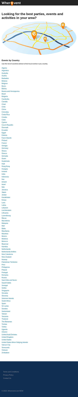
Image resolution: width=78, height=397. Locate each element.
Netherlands (6, 249)
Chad (4, 104)
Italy (3, 187)
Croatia (4, 117)
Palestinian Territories (9, 262)
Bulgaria (5, 96)
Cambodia (5, 99)
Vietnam (5, 350)
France (4, 143)
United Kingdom (7, 337)
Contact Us (7, 378)
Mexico (4, 236)
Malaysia (5, 223)
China (4, 109)
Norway (4, 259)
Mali (3, 226)
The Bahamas (7, 321)
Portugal (5, 272)
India (3, 174)
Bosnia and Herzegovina (11, 91)
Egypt (4, 133)
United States (6, 340)
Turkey (4, 327)
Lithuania (5, 213)
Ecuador (5, 130)
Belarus (4, 81)
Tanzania (5, 316)
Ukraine (4, 332)
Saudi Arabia (6, 283)
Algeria (4, 68)
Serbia (4, 288)
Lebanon (5, 208)
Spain (4, 303)
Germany (5, 148)
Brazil (4, 94)
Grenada (5, 156)
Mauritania (5, 231)
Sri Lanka (5, 306)
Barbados (5, 78)
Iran (3, 179)
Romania (5, 275)
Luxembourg (6, 215)
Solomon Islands (8, 298)
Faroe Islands (6, 138)
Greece (4, 153)
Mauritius (5, 233)
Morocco (5, 241)
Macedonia (6, 221)
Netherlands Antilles (9, 252)
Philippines (6, 267)
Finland (4, 140)
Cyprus (4, 122)
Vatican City (6, 345)
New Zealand (6, 257)
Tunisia (4, 324)
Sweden (5, 309)
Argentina (5, 70)
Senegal (5, 285)
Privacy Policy (8, 375)
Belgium (5, 83)
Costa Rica (6, 114)
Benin (4, 86)
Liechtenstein (6, 210)
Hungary (5, 169)
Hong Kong (6, 166)
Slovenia (5, 296)
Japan (4, 192)
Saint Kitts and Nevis (9, 280)
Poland (4, 270)
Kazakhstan (6, 197)
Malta (4, 228)
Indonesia (5, 177)
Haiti (3, 164)
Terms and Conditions (11, 372)
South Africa (6, 301)
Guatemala (6, 161)
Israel (4, 184)
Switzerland (6, 311)
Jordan (4, 195)
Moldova (5, 239)
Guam (4, 158)
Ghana (4, 151)
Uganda (4, 329)
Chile (3, 107)
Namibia (5, 246)
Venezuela (5, 347)
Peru (3, 265)
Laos (3, 202)
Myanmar (5, 244)
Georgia (4, 146)
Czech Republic (7, 125)
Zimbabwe (5, 353)
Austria (4, 76)
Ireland (4, 182)
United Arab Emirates (9, 334)
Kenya (4, 200)
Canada (4, 101)
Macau (4, 218)
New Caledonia (7, 254)
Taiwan (4, 314)
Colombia (5, 112)
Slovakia (5, 293)
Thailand (5, 319)
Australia (5, 73)
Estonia (4, 135)
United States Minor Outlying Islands (15, 342)
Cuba (4, 120)
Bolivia (4, 88)
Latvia (4, 205)
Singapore (5, 290)
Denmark (5, 127)
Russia (4, 277)
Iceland (4, 171)
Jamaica (5, 190)
